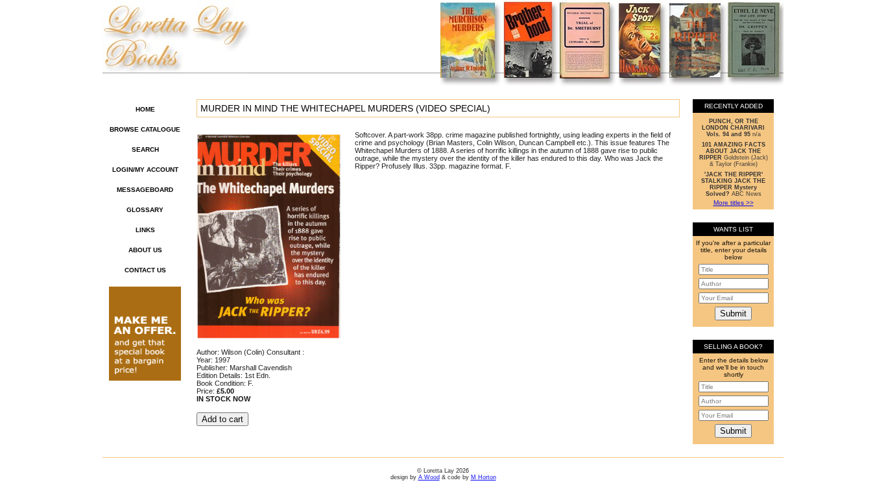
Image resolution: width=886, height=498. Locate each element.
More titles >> (733, 202)
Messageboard (145, 189)
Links (145, 229)
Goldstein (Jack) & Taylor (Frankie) (733, 154)
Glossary (144, 209)
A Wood (429, 477)
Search (145, 149)
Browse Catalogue (145, 129)
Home (145, 109)
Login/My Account (145, 169)
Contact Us (145, 270)
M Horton (483, 477)
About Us (145, 250)
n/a (733, 127)
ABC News (733, 184)
